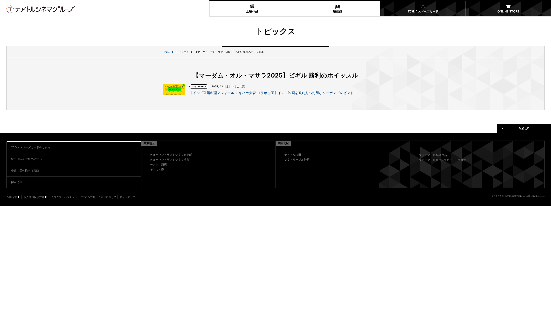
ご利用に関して (107, 197)
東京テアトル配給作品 (433, 155)
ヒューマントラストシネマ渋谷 (169, 159)
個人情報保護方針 (34, 197)
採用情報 (16, 182)
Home (166, 52)
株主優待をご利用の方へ (26, 159)
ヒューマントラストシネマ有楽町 (171, 154)
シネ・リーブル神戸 (297, 159)
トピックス (182, 52)
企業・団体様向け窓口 (25, 170)
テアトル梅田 (292, 154)
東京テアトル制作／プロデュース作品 (442, 160)
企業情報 (11, 197)
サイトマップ (127, 197)
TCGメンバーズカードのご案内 (30, 147)
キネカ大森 (157, 169)
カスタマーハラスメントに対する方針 (73, 197)
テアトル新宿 (158, 164)
